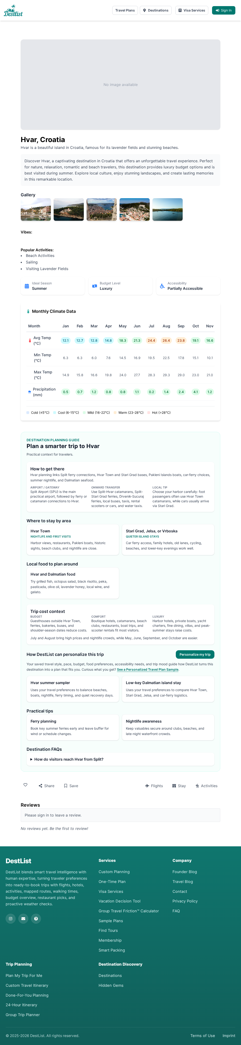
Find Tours (108, 930)
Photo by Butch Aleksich (102, 218)
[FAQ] (36, 919)
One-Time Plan (112, 881)
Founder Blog (185, 871)
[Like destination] (26, 785)
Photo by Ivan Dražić (35, 218)
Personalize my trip (195, 654)
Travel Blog (183, 881)
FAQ (176, 911)
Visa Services (194, 10)
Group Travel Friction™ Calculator (129, 911)
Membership (110, 940)
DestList (18, 861)
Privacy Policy (185, 901)
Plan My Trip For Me (24, 975)
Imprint (229, 1035)
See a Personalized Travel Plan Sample (147, 669)
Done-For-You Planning (27, 995)
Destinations (158, 10)
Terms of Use (202, 1035)
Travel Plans (125, 10)
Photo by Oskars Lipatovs (134, 218)
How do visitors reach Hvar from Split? (69, 759)
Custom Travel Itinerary (27, 985)
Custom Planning (114, 871)
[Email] (23, 919)
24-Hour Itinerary (21, 1004)
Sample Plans (111, 920)
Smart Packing (112, 950)
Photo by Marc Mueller (69, 218)
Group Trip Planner (23, 1014)
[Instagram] (11, 919)
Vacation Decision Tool (120, 901)
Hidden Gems (111, 985)
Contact (180, 891)
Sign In (226, 10)
